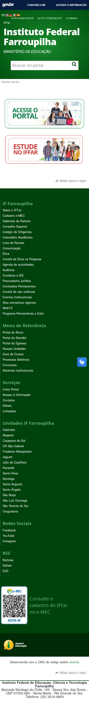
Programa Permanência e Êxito (23, 313)
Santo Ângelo (12, 489)
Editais (7, 405)
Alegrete (8, 435)
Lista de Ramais (13, 243)
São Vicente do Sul (15, 506)
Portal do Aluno (13, 332)
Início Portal (11, 389)
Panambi (8, 468)
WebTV (8, 308)
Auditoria (8, 270)
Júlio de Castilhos (14, 462)
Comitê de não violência (19, 292)
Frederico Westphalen (17, 451)
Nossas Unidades (14, 349)
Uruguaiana (10, 511)
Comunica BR (36, 5)
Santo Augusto (12, 484)
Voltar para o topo (72, 180)
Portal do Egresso (14, 343)
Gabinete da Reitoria (17, 221)
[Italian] (14, 15)
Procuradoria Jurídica (17, 281)
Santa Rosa (10, 473)
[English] (7, 15)
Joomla (74, 662)
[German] (11, 15)
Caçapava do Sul (14, 440)
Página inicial (10, 82)
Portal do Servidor (15, 338)
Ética (6, 253)
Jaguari (7, 457)
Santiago (8, 479)
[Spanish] (18, 15)
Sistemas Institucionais (18, 370)
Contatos (9, 400)
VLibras (72, 18)
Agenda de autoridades (18, 264)
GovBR (8, 5)
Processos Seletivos (16, 359)
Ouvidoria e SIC (13, 275)
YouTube (8, 535)
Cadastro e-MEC (14, 215)
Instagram (9, 541)
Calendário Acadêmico (18, 237)
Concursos (10, 365)
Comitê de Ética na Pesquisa (22, 259)
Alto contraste (50, 18)
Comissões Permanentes (19, 286)
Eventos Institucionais (17, 297)
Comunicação (12, 248)
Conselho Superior (15, 226)
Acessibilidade (22, 18)
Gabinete (9, 430)
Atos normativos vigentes (19, 302)
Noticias (8, 560)
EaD (5, 571)
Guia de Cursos (13, 354)
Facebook (9, 530)
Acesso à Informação (17, 395)
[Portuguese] (3, 15)
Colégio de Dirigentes (17, 232)
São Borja (9, 495)
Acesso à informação (71, 5)
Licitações (9, 411)
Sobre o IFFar (12, 210)
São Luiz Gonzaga (15, 500)
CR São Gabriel (13, 446)
